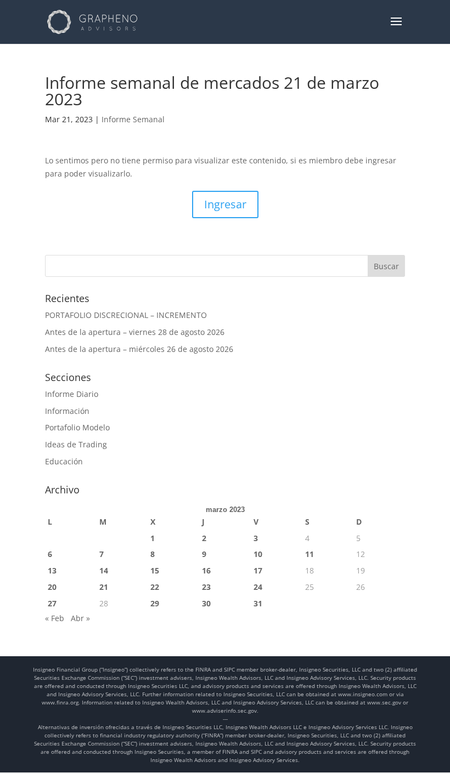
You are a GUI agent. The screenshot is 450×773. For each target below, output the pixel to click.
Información (67, 411)
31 (258, 603)
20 (52, 587)
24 (258, 587)
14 (103, 570)
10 (258, 554)
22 (154, 587)
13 (52, 570)
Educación (64, 461)
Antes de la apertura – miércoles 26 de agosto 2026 (139, 349)
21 (103, 587)
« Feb (54, 618)
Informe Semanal (133, 119)
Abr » (80, 618)
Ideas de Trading (76, 444)
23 (206, 587)
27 (52, 603)
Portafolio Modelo (77, 427)
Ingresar (225, 204)
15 (154, 570)
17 (258, 570)
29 (154, 603)
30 (206, 603)
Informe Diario (71, 394)
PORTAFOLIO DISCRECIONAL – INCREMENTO (126, 315)
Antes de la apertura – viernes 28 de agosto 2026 (134, 332)
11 (309, 554)
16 (206, 570)
